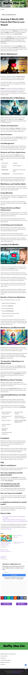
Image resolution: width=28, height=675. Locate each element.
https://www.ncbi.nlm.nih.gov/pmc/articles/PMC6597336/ (15, 521)
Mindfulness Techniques (18, 542)
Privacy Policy (4, 656)
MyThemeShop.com (16, 672)
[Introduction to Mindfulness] (6, 552)
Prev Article (7, 603)
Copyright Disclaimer (6, 660)
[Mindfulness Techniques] (19, 538)
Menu (3, 9)
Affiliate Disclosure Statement (8, 653)
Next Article (21, 603)
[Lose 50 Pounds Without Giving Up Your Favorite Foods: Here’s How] (6, 538)
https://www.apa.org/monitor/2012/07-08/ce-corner (14, 519)
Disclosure (3, 658)
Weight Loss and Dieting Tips (9, 14)
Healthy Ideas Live (14, 3)
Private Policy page (7, 529)
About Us (3, 664)
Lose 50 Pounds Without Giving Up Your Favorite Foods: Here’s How (6, 543)
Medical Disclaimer (5, 662)
